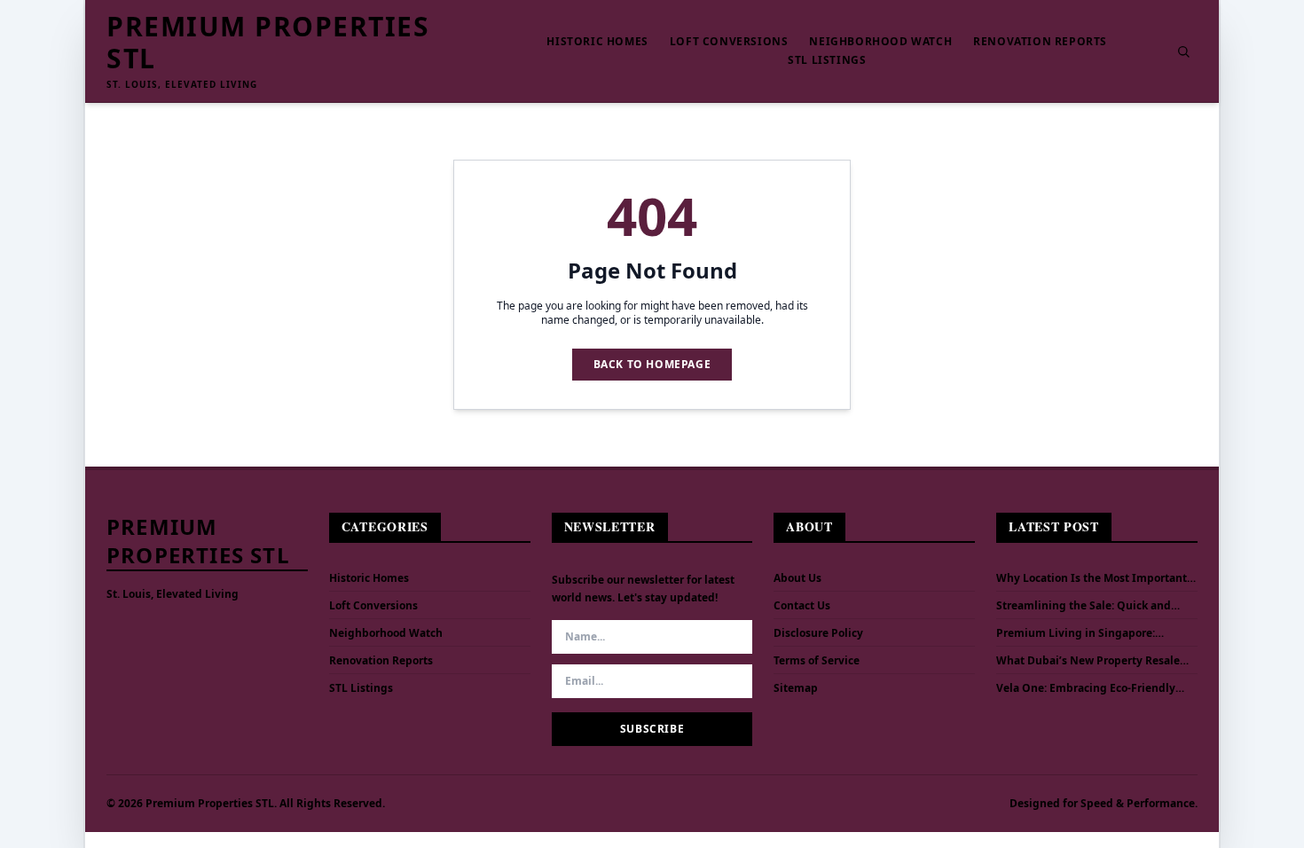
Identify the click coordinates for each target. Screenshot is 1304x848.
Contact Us (802, 605)
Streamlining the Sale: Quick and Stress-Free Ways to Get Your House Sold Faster (1089, 606)
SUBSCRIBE (652, 728)
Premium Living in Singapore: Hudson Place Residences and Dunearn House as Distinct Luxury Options (1086, 633)
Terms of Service (817, 660)
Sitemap (796, 687)
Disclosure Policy (818, 632)
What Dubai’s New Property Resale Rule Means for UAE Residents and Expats (1088, 661)
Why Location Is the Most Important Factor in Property (1091, 578)
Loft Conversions (729, 42)
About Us (797, 577)
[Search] (1183, 51)
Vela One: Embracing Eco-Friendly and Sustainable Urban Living (1085, 688)
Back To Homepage (652, 364)
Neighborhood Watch (880, 42)
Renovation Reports (1040, 42)
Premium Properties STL (267, 43)
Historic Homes (597, 42)
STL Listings (827, 60)
